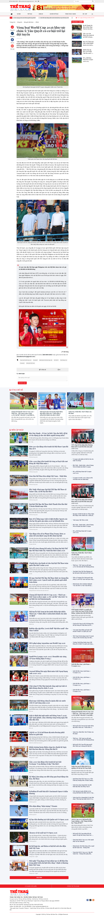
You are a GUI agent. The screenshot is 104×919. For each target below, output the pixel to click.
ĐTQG (75, 539)
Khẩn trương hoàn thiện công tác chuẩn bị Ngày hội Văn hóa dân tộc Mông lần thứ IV (48, 748)
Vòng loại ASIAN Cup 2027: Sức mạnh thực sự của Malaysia (83, 840)
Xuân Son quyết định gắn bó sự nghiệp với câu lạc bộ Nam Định (81, 767)
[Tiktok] (90, 900)
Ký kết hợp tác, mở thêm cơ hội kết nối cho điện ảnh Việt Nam (47, 847)
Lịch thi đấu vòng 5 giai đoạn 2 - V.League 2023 (82, 678)
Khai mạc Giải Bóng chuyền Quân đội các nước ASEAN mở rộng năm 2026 (47, 702)
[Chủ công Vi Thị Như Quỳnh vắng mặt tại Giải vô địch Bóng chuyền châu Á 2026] (19, 690)
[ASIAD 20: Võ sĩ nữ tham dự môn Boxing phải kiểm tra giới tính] (19, 736)
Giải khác (31, 667)
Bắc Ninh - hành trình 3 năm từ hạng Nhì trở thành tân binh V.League (83, 466)
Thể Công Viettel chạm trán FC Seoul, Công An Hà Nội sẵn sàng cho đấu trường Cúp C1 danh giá (83, 636)
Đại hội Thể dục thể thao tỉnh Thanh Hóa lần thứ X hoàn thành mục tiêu (48, 505)
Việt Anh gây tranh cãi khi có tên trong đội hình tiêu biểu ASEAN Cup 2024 (83, 792)
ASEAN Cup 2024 (79, 752)
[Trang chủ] (12, 14)
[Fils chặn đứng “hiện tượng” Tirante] (19, 810)
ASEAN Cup (31, 607)
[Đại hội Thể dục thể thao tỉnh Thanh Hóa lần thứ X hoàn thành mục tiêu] (19, 508)
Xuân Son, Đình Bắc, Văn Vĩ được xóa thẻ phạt (80, 412)
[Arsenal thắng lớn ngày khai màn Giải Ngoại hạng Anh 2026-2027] (19, 675)
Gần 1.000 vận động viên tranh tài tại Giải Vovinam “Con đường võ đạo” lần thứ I (45, 763)
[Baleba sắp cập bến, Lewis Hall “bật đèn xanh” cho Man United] (19, 632)
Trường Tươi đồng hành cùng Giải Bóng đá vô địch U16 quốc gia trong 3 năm (83, 643)
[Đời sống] (63, 7)
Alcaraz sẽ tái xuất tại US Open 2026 (43, 833)
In (59, 369)
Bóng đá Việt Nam (14, 407)
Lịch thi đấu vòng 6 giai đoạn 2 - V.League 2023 (82, 671)
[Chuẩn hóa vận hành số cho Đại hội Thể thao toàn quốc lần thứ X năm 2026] (19, 567)
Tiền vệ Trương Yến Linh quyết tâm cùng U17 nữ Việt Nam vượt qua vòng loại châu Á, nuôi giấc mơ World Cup (83, 578)
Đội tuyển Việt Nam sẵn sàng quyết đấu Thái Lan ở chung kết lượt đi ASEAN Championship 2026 (82, 745)
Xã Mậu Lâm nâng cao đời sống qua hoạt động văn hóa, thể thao (48, 777)
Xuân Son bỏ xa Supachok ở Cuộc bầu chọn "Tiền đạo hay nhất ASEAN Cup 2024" (83, 798)
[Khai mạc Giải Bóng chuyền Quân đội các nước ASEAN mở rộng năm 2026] (19, 705)
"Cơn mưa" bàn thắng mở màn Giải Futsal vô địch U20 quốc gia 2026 (82, 630)
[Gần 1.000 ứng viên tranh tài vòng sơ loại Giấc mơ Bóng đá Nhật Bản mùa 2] (19, 465)
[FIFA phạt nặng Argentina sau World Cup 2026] (19, 647)
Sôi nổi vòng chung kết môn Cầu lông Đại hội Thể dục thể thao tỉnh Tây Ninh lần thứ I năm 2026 (48, 549)
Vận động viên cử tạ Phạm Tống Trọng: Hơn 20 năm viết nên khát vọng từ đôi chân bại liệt (47, 534)
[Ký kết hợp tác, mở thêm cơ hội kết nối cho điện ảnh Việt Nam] (19, 850)
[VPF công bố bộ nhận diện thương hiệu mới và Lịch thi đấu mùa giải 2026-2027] (82, 436)
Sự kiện (30, 573)
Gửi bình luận (22, 383)
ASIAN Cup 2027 (79, 805)
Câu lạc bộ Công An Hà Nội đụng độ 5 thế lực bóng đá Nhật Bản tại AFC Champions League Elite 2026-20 (83, 624)
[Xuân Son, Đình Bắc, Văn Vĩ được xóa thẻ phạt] (80, 400)
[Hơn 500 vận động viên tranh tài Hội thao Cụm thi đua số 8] (19, 451)
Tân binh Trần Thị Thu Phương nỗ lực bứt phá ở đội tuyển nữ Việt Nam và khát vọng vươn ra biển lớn (83, 572)
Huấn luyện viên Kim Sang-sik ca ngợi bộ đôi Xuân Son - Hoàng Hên (83, 846)
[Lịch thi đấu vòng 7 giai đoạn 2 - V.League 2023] (82, 655)
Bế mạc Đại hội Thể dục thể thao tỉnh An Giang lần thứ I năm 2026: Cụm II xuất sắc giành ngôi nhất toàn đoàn (48, 580)
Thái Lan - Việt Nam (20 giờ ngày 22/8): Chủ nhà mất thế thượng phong (83, 566)
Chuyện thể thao (32, 544)
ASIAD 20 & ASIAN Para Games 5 (35, 742)
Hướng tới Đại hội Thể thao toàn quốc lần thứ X (39, 590)
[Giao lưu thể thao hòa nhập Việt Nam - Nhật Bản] (19, 480)
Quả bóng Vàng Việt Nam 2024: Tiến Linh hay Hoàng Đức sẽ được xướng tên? (83, 779)
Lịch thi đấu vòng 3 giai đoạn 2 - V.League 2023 (82, 690)
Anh (30, 638)
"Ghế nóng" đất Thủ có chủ (80, 520)
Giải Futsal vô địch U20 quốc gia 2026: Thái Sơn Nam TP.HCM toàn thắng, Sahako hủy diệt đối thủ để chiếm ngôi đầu (82, 612)
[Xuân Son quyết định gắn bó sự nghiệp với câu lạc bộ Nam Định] (82, 757)
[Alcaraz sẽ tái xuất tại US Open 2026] (19, 837)
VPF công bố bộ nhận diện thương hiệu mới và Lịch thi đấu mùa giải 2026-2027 (82, 446)
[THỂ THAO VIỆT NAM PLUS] (20, 7)
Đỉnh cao (31, 696)
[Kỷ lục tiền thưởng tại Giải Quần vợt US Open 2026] (19, 823)
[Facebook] (87, 900)
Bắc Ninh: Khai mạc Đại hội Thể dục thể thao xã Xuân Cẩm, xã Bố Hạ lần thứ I (47, 490)
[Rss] (93, 900)
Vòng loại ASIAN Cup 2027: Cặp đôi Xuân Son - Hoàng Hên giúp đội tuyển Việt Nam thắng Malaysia (83, 853)
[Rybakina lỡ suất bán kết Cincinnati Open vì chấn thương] (19, 795)
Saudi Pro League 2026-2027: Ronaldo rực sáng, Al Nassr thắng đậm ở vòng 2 (48, 657)
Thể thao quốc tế (32, 801)
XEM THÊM (39, 877)
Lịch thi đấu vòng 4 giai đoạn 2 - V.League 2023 (82, 684)
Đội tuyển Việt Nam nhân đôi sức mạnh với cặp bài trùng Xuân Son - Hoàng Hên (82, 834)
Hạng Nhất (77, 485)
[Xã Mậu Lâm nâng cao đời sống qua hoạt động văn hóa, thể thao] (19, 781)
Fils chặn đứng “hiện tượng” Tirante (43, 806)
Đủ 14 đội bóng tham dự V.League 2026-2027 (82, 472)
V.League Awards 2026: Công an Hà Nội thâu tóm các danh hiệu (83, 478)
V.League (76, 431)
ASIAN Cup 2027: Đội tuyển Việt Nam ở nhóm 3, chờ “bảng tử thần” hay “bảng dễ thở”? (82, 821)
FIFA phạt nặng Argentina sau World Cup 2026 (47, 643)
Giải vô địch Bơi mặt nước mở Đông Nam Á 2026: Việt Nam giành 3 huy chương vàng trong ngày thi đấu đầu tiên (48, 717)
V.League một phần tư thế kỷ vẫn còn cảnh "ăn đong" (83, 459)
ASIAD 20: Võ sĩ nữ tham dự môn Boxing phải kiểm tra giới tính (46, 733)
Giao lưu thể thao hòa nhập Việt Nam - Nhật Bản (48, 476)
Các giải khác (78, 595)
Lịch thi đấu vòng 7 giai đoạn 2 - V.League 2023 (81, 665)
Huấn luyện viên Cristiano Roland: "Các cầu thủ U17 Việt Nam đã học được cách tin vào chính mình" (82, 584)
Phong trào (31, 787)
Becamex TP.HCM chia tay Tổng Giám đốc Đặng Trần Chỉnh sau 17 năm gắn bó (83, 514)
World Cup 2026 (32, 651)
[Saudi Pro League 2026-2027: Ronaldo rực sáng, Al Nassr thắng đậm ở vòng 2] (19, 660)
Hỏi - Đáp (31, 441)
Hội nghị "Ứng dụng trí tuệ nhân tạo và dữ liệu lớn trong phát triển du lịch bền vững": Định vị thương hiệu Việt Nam (48, 863)
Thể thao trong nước (33, 457)
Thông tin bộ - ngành (33, 757)
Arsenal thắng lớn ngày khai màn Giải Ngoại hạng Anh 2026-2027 (48, 672)
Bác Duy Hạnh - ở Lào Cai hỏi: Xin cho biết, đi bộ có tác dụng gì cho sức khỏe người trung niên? (48, 434)
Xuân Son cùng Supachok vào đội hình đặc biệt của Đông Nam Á (82, 785)
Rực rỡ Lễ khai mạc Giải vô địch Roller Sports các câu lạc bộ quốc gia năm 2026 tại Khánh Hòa (48, 520)
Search (93, 1)
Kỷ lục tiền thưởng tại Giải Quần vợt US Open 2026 (48, 819)
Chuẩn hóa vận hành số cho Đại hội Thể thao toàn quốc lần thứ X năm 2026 (48, 564)
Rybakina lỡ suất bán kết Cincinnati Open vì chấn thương (48, 792)
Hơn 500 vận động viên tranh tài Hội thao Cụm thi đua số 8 (27, 17)
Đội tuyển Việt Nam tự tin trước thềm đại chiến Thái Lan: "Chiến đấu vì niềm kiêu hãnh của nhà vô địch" (51, 413)
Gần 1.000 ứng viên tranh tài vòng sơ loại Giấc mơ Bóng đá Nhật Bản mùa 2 (64, 17)
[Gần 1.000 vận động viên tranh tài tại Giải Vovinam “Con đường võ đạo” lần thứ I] (19, 766)
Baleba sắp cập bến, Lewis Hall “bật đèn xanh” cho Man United (48, 629)
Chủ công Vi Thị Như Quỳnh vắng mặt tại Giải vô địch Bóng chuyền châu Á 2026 (48, 687)
